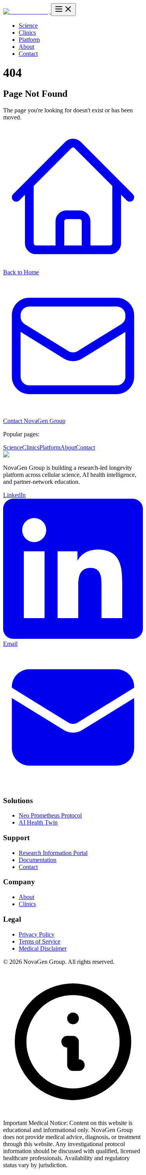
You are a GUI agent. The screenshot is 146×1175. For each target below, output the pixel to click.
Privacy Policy (37, 934)
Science (28, 25)
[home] (27, 11)
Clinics (27, 32)
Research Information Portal (53, 853)
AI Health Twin (38, 822)
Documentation (37, 860)
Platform (29, 39)
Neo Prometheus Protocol (50, 815)
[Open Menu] (63, 9)
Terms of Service (39, 941)
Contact (28, 53)
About (26, 46)
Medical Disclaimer (43, 948)
